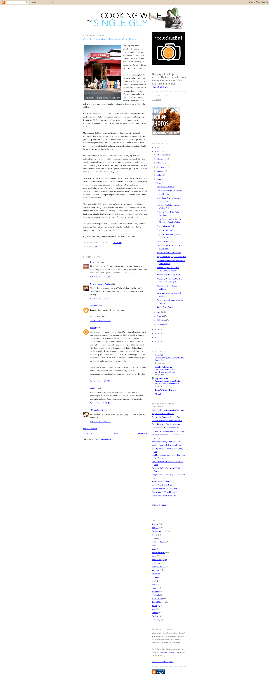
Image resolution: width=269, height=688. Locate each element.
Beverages (156, 605)
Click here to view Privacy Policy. (163, 662)
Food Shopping (158, 531)
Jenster (93, 327)
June (159, 179)
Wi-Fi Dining (157, 598)
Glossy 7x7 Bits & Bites (162, 484)
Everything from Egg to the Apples (166, 424)
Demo (154, 555)
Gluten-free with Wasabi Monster (165, 427)
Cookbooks (156, 577)
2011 (157, 147)
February (161, 320)
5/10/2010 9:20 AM (100, 320)
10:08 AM (117, 243)
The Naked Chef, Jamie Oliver (164, 488)
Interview (156, 570)
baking (155, 587)
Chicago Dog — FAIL (166, 226)
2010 (157, 151)
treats (154, 548)
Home (115, 433)
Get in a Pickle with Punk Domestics (167, 420)
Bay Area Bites (161, 378)
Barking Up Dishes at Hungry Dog (166, 417)
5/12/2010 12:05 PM (100, 403)
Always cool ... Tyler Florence (164, 492)
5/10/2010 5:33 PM (100, 381)
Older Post (142, 433)
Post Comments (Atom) (104, 439)
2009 (157, 329)
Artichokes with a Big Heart (168, 274)
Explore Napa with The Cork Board (166, 444)
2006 (157, 341)
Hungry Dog (95, 262)
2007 (157, 337)
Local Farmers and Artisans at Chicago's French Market (169, 220)
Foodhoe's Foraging (163, 366)
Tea (153, 580)
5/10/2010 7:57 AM (100, 298)
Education (156, 573)
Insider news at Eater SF (162, 481)
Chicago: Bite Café (165, 230)
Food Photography (159, 559)
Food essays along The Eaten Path (166, 441)
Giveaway (156, 619)
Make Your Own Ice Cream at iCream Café (169, 199)
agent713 (94, 305)
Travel (154, 538)
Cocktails (156, 595)
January (160, 324)
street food (156, 563)
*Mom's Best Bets (97, 410)
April (159, 312)
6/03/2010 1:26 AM (100, 421)
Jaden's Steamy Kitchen (165, 389)
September (162, 166)
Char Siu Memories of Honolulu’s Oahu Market (110, 39)
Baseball (155, 591)
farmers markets (158, 552)
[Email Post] (122, 243)
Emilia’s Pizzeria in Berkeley (169, 252)
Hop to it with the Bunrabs (163, 413)
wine (154, 609)
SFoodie (158, 393)
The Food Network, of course (164, 495)
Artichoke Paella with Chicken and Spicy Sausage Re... (169, 280)
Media (154, 584)
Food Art (155, 616)
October (161, 162)
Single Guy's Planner (165, 186)
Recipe (155, 527)
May (159, 183)
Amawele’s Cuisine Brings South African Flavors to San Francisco (167, 382)
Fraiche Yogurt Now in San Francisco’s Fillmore (168, 269)
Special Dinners (158, 602)
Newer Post (87, 433)
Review (155, 524)
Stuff (94, 246)
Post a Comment (90, 428)
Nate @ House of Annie (100, 283)
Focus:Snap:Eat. (160, 86)
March (160, 316)
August (160, 170)
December (161, 154)
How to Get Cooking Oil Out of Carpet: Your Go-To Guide (167, 370)
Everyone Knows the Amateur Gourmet (168, 410)
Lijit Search (156, 99)
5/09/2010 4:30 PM (100, 276)
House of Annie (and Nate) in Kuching (168, 431)
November (162, 158)
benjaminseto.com (168, 652)
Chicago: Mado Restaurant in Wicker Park (169, 206)
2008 (157, 333)
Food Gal (159, 355)
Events (154, 545)
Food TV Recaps (159, 541)
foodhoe (93, 388)
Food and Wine (158, 566)
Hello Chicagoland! (165, 241)
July (159, 175)
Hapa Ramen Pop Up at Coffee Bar (171, 256)
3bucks (155, 612)
